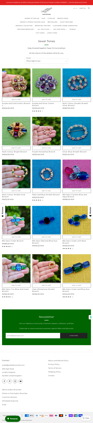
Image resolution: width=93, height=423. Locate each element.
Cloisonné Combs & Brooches (65, 25)
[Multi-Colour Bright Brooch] (16, 131)
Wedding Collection (24, 25)
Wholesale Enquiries (10, 401)
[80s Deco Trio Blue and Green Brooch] (16, 268)
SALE (43, 18)
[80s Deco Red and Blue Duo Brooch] (46, 220)
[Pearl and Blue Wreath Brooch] (46, 174)
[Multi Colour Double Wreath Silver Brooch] (76, 82)
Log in (75, 8)
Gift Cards (40, 33)
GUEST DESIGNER (66, 22)
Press (4, 405)
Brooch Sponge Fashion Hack (32, 22)
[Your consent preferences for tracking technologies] (91, 317)
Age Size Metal (59, 29)
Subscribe (74, 335)
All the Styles (43, 29)
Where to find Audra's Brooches (14, 393)
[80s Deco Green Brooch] (16, 220)
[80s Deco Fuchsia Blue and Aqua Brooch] (76, 174)
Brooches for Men (43, 25)
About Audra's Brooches (11, 390)
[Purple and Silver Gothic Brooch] (46, 82)
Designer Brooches (25, 29)
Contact (51, 376)
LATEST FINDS (52, 33)
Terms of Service (54, 368)
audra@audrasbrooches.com (13, 365)
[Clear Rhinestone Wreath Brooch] (46, 268)
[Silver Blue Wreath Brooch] (76, 131)
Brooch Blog (62, 18)
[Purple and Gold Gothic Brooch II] (16, 82)
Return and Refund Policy (58, 361)
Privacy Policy (53, 364)
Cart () (82, 8)
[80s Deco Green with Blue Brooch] (76, 220)
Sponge (73, 29)
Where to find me (32, 18)
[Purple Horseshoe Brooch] (46, 131)
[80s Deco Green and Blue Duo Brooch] (76, 268)
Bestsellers (53, 22)
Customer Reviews (9, 397)
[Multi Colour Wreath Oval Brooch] (16, 174)
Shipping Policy (54, 372)
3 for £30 (51, 18)
